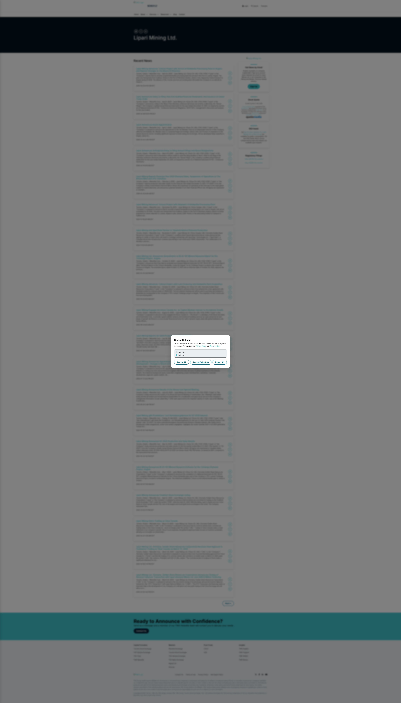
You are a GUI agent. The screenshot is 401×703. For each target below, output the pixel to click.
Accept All (181, 362)
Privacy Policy (201, 346)
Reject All (219, 362)
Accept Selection (201, 362)
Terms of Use (215, 346)
